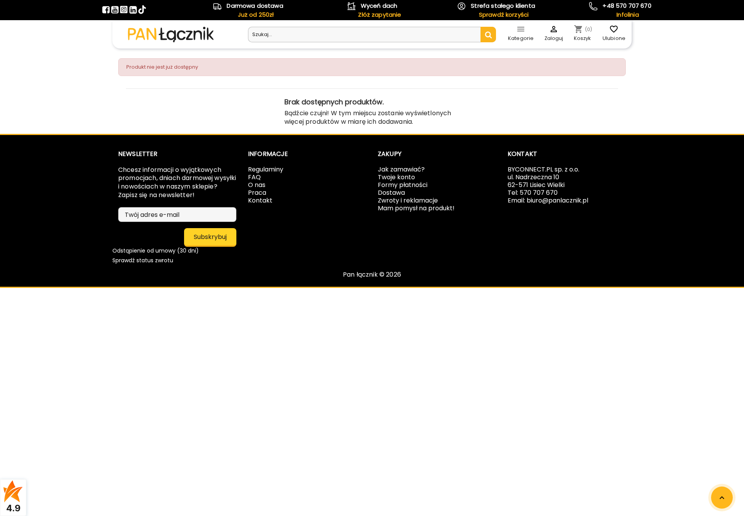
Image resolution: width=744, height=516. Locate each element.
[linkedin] (133, 11)
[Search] (488, 34)
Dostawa (391, 192)
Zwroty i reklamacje (408, 200)
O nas (256, 184)
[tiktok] (142, 11)
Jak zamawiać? (401, 169)
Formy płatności (402, 184)
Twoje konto (396, 177)
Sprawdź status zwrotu (142, 260)
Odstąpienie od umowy (155, 251)
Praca (257, 192)
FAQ (254, 177)
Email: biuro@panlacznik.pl (548, 200)
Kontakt (260, 200)
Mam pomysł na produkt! (416, 208)
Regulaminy (265, 169)
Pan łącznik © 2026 (372, 274)
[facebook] (106, 11)
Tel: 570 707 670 (533, 192)
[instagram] (124, 11)
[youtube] (115, 11)
